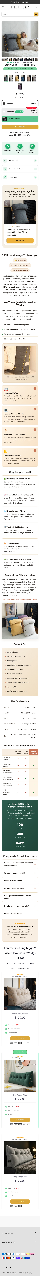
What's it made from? (13, 881)
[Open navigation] (5, 7)
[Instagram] (6, 1267)
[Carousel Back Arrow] (4, 39)
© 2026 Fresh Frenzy (9, 1273)
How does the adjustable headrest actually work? (18, 864)
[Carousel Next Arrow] (35, 39)
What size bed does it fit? (14, 873)
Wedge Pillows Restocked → (20, 2)
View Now (20, 240)
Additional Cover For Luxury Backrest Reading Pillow (18, 231)
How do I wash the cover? (15, 888)
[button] (20, 103)
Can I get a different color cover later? (17, 897)
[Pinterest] (10, 1267)
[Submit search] (36, 14)
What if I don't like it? (13, 913)
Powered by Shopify (25, 1273)
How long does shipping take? (16, 906)
